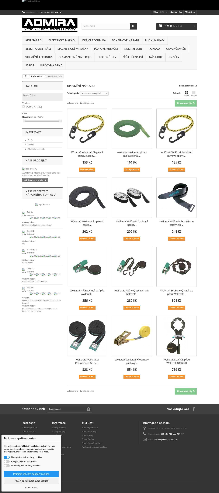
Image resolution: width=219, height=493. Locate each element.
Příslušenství (132, 57)
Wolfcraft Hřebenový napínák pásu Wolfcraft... (176, 292)
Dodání (30, 145)
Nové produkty (59, 428)
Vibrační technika (39, 57)
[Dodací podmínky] (109, 5)
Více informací (31, 487)
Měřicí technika (94, 40)
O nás (30, 140)
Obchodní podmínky (36, 149)
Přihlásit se (190, 12)
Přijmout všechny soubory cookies (31, 474)
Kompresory (133, 48)
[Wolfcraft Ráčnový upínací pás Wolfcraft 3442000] (131, 266)
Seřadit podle (73, 93)
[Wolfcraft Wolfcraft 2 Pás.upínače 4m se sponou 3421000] (87, 336)
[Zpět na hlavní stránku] (25, 76)
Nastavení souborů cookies (94, 447)
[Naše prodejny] (42, 169)
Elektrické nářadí (62, 40)
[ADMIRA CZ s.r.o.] (49, 25)
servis (29, 65)
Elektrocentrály (38, 48)
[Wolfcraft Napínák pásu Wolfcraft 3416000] (176, 336)
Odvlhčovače (176, 48)
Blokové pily (106, 57)
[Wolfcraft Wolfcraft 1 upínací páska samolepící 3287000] (131, 197)
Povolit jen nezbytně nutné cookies (31, 481)
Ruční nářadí (155, 40)
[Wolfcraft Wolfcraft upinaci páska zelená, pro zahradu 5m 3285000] (131, 128)
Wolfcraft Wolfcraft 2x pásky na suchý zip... (176, 223)
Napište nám (176, 12)
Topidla (154, 48)
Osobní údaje (88, 439)
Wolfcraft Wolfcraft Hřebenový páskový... (132, 361)
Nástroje (156, 57)
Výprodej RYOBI (29, 428)
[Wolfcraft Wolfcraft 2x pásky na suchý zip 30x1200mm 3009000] (176, 197)
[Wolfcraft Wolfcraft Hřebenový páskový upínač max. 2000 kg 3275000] (131, 336)
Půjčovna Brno (51, 65)
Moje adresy (87, 435)
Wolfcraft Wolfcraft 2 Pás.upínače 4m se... (87, 361)
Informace (33, 132)
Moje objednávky (90, 428)
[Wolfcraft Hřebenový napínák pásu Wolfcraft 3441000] (176, 266)
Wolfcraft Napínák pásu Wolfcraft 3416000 (176, 361)
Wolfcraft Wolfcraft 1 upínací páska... (87, 223)
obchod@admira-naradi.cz (165, 439)
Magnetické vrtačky (72, 48)
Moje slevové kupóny (91, 443)
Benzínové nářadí (125, 40)
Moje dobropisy (89, 431)
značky (174, 57)
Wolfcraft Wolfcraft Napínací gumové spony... (87, 154)
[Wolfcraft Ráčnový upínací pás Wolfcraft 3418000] (87, 266)
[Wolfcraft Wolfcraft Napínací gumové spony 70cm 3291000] (87, 128)
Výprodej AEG (28, 431)
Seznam (194, 95)
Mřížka (186, 95)
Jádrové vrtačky (106, 48)
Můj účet (88, 423)
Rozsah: (26, 117)
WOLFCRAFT (34, 107)
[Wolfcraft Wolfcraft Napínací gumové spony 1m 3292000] (176, 128)
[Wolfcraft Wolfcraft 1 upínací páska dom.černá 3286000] (87, 197)
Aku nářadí (33, 40)
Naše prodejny (36, 160)
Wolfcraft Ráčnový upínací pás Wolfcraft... (87, 292)
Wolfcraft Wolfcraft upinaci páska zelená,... (132, 154)
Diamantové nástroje (75, 57)
